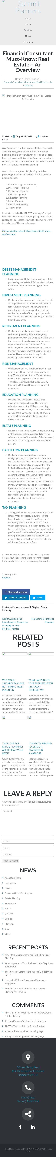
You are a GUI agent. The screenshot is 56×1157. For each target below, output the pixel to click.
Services (28, 30)
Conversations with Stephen (26, 607)
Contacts (28, 42)
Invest (8, 908)
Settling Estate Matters (34, 1021)
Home (28, 18)
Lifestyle (9, 913)
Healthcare (10, 903)
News (28, 36)
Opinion (9, 918)
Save (7, 929)
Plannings (9, 923)
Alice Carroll (11, 1012)
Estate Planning (31, 78)
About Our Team (13, 877)
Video (7, 934)
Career (8, 888)
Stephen (6, 577)
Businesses (10, 883)
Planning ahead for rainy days (28, 1031)
